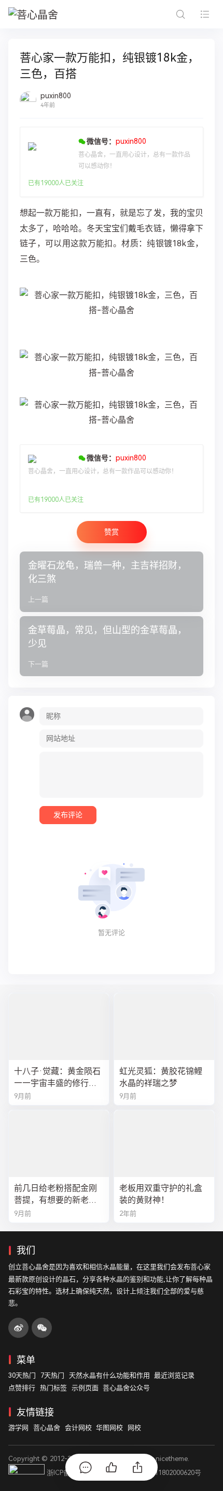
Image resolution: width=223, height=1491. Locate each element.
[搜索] (180, 14)
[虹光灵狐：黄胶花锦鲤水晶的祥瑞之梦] (164, 1026)
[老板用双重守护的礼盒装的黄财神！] (164, 1143)
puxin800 (55, 96)
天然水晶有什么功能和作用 (109, 1375)
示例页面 (85, 1388)
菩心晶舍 (46, 1428)
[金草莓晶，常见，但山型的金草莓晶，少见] (111, 646)
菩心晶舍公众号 (126, 1388)
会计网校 (78, 1428)
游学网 (18, 1428)
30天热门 (22, 1375)
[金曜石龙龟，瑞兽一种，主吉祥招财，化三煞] (111, 581)
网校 (134, 1428)
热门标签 (53, 1388)
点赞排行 (21, 1388)
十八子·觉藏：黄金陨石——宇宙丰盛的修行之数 (57, 1077)
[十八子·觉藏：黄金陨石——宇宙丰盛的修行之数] (59, 1026)
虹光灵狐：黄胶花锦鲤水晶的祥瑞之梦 (160, 1077)
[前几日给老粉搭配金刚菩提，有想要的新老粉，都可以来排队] (59, 1143)
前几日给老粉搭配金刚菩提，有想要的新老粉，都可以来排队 (55, 1194)
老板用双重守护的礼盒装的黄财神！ (160, 1194)
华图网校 (109, 1428)
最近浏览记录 (174, 1375)
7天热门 (52, 1375)
